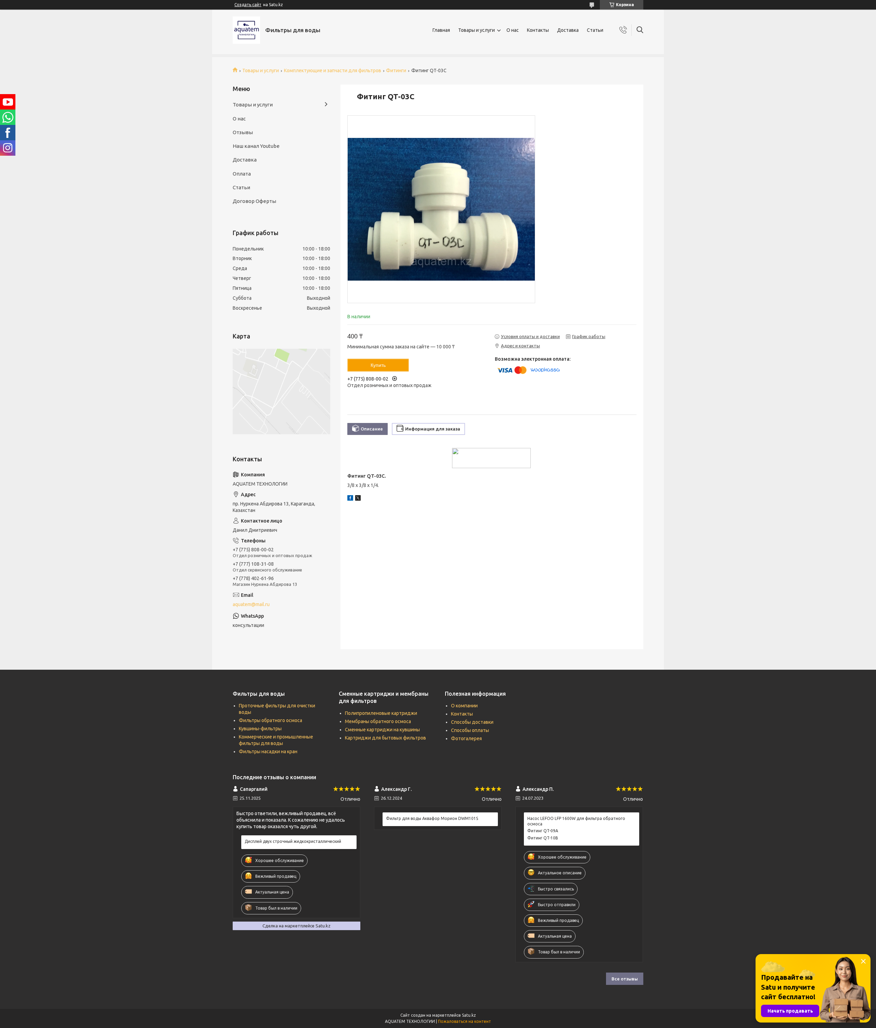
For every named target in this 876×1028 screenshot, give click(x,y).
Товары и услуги (476, 30)
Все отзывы (624, 978)
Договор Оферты (254, 201)
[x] (358, 499)
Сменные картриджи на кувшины (382, 729)
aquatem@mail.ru (251, 604)
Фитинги (396, 70)
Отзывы (243, 132)
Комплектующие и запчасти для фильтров (332, 70)
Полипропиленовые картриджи (381, 713)
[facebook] (350, 499)
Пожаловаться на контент (464, 1021)
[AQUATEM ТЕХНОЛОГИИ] (246, 30)
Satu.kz (469, 1015)
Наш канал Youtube (256, 146)
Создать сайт (247, 4)
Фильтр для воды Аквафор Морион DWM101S (432, 818)
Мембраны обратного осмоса (378, 721)
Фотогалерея (466, 738)
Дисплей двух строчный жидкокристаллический (293, 841)
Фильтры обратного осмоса (270, 720)
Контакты (538, 30)
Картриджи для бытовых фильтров (385, 738)
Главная (441, 30)
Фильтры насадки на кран (268, 751)
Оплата (242, 174)
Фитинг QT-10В (542, 838)
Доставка (568, 30)
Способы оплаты (470, 730)
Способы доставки (472, 722)
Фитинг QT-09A (542, 830)
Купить (378, 365)
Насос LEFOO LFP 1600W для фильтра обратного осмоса (576, 821)
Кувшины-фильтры (260, 728)
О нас (512, 30)
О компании (464, 705)
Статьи (595, 30)
